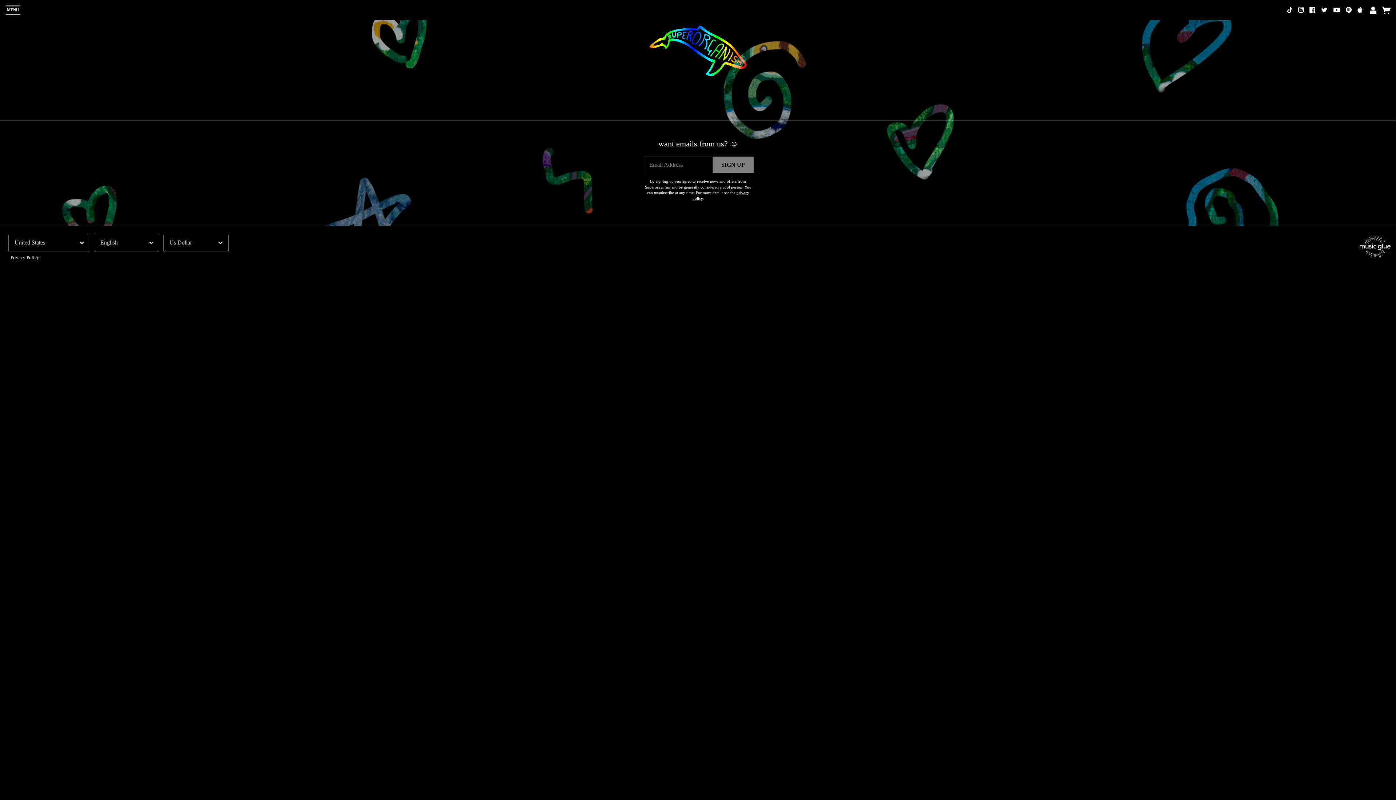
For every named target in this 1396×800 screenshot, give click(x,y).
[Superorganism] (698, 48)
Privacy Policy (25, 257)
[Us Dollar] (196, 243)
